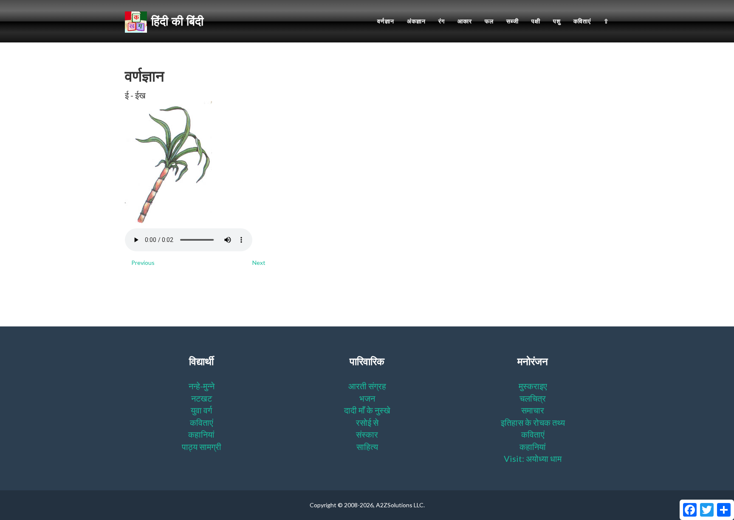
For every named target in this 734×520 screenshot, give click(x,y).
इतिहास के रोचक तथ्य (533, 422)
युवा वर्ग (201, 410)
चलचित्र (532, 398)
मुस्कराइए (533, 386)
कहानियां (201, 434)
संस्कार (367, 434)
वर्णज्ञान (385, 21)
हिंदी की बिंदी (177, 21)
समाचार (532, 410)
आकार (464, 21)
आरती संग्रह (367, 386)
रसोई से (367, 422)
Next (258, 262)
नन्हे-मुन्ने (202, 386)
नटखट (201, 398)
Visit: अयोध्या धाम (533, 458)
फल (489, 21)
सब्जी (512, 21)
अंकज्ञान (416, 21)
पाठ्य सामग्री (201, 446)
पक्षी (535, 21)
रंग (441, 21)
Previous (143, 262)
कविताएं (582, 21)
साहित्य (367, 446)
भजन (367, 398)
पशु (557, 21)
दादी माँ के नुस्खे (367, 410)
